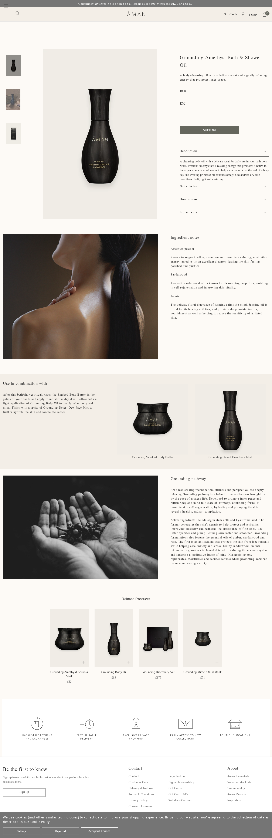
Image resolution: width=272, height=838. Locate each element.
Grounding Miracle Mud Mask (202, 672)
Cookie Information (141, 806)
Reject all (60, 831)
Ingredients (188, 212)
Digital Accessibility (181, 782)
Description (188, 151)
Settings (21, 831)
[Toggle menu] (6, 14)
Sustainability (236, 788)
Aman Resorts (236, 794)
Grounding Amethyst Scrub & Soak (69, 674)
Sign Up (24, 792)
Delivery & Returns (141, 788)
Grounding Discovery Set (158, 672)
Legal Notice (177, 776)
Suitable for (189, 186)
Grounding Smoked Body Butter (152, 457)
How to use (188, 199)
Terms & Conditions (141, 794)
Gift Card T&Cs (179, 794)
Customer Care (138, 782)
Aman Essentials (238, 776)
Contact (134, 776)
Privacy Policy (138, 800)
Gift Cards (230, 14)
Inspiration (234, 800)
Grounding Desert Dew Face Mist (230, 457)
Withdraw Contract (181, 800)
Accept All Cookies (99, 831)
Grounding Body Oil (113, 672)
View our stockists (239, 782)
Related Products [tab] (136, 599)
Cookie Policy (40, 822)
